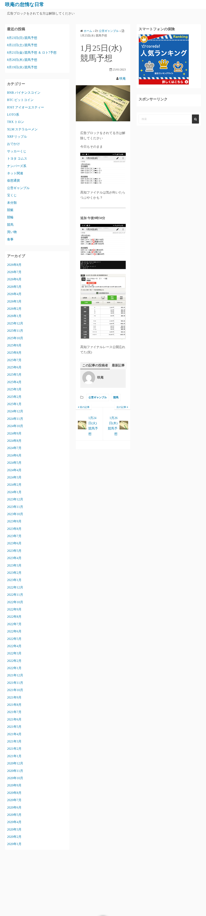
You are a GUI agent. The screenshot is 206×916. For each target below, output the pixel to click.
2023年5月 (14, 550)
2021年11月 (15, 682)
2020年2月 (14, 836)
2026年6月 (14, 279)
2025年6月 (14, 367)
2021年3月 (14, 741)
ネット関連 (15, 173)
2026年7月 (14, 272)
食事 (10, 239)
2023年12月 (15, 499)
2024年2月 (14, 484)
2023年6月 (14, 543)
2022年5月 (14, 638)
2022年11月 (15, 594)
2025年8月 (14, 352)
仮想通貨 (13, 180)
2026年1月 (14, 316)
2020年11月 (15, 771)
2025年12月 (15, 323)
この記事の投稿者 (95, 365)
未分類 (12, 202)
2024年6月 (14, 455)
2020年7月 (14, 800)
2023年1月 (14, 580)
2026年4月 (14, 294)
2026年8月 (14, 264)
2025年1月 (14, 404)
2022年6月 (14, 631)
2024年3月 (14, 477)
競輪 (10, 217)
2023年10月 (15, 514)
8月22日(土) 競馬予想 (22, 45)
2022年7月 (14, 624)
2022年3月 (14, 653)
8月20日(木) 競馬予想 (22, 59)
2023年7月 (14, 536)
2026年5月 (14, 286)
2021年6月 (14, 719)
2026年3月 (14, 301)
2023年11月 (15, 506)
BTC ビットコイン (20, 100)
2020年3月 (14, 829)
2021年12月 (15, 675)
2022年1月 (14, 668)
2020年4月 (14, 822)
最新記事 (118, 365)
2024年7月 (14, 448)
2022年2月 (14, 660)
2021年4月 (14, 734)
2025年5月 (14, 374)
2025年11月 (15, 330)
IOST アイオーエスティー (25, 107)
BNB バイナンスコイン (23, 92)
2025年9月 (14, 345)
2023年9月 (14, 521)
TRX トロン (15, 122)
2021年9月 (14, 697)
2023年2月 (14, 572)
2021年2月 (14, 748)
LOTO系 (13, 114)
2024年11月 (15, 418)
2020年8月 (14, 792)
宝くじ (12, 195)
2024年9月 (14, 433)
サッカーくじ (16, 151)
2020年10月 (15, 778)
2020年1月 (14, 844)
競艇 (10, 210)
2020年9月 (14, 785)
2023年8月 (14, 528)
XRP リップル (17, 136)
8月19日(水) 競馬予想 (22, 67)
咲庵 (122, 78)
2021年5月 (14, 726)
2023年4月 (14, 558)
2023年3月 (14, 565)
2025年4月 (14, 382)
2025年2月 (14, 396)
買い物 (12, 232)
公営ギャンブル (98, 397)
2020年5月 (14, 814)
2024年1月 (14, 492)
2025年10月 (15, 338)
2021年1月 (14, 756)
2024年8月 (14, 440)
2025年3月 (14, 389)
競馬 (115, 397)
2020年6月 (14, 807)
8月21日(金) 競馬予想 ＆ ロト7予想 (32, 52)
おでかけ (13, 144)
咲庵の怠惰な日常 (24, 4)
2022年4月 (14, 646)
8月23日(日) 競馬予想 (22, 38)
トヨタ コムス (17, 158)
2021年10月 (15, 690)
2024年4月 (14, 470)
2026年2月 (14, 308)
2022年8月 (14, 616)
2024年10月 (15, 426)
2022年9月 (14, 609)
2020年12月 (15, 763)
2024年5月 (14, 462)
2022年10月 (15, 602)
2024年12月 (15, 411)
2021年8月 (14, 704)
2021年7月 (14, 712)
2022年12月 (15, 587)
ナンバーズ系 (16, 166)
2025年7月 (14, 360)
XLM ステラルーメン (22, 129)
